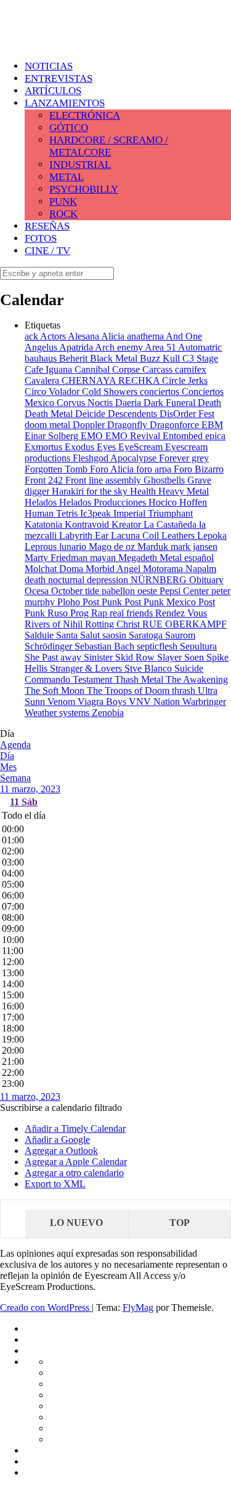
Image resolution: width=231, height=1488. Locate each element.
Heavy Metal (183, 491)
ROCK (63, 214)
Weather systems (58, 712)
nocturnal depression (89, 580)
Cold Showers (111, 391)
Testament (94, 679)
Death (209, 402)
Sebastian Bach (106, 646)
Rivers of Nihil (55, 624)
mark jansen (194, 546)
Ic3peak (96, 513)
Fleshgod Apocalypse (116, 458)
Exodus (81, 447)
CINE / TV (47, 251)
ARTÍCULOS (53, 91)
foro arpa (155, 469)
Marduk (154, 546)
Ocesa (38, 591)
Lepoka (212, 535)
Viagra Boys (103, 701)
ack (32, 336)
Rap (100, 613)
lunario (74, 546)
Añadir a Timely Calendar (75, 1128)
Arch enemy (120, 347)
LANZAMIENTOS (65, 103)
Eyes (107, 447)
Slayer (170, 657)
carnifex (190, 369)
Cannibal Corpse (108, 369)
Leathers (179, 535)
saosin (115, 635)
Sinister (99, 657)
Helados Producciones (103, 502)
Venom (62, 701)
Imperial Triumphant (153, 513)
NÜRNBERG (160, 580)
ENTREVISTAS (58, 78)
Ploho (70, 602)
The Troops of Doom (129, 690)
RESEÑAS (47, 226)
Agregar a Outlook (61, 1150)
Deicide (91, 413)
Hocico (163, 502)
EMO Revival (134, 436)
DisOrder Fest (187, 413)
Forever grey (184, 458)
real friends (132, 613)
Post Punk (103, 602)
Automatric (200, 347)
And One (184, 336)
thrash (185, 690)
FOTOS (41, 238)
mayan (104, 557)
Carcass (158, 369)
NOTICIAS (49, 66)
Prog (80, 613)
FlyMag (138, 1307)
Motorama (164, 568)
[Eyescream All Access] (98, 38)
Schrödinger (50, 646)
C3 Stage (200, 358)
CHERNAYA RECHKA (112, 380)
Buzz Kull (161, 358)
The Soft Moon (56, 690)
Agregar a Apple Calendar (76, 1161)
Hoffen (193, 502)
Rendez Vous (181, 613)
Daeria (129, 402)
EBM (212, 425)
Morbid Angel (114, 568)
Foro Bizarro (199, 469)
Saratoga (147, 635)
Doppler (90, 425)
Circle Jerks (185, 380)
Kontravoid (88, 524)
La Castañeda (171, 524)
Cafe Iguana (50, 369)
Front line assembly (104, 480)
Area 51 (161, 347)
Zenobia (108, 712)
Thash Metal (140, 679)
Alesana (84, 336)
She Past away (54, 657)
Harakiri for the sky (91, 491)
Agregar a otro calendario (74, 1173)
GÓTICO (68, 127)
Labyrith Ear (85, 535)
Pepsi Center (185, 591)
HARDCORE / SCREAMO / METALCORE (108, 146)
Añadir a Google (57, 1139)
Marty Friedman (57, 557)
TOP (179, 1222)
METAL (66, 177)
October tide (76, 591)
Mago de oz (113, 546)
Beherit (74, 358)
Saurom (180, 635)
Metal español (187, 557)
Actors (54, 336)
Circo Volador (53, 391)
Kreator (127, 524)
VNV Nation (155, 701)
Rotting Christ (113, 624)
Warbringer (204, 701)
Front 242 (45, 480)
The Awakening (197, 679)
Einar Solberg (53, 436)
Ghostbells (165, 480)
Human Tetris (52, 513)
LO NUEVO (76, 1222)
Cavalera (43, 380)
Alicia (114, 336)
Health (144, 491)
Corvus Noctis (86, 402)
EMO (93, 436)
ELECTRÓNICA (84, 115)
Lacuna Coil (136, 535)
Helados (42, 502)
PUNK (63, 201)
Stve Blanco (149, 668)
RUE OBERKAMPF (184, 624)
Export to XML (55, 1184)
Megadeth (139, 557)
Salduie (40, 635)
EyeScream (141, 447)
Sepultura (198, 646)
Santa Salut (79, 635)
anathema (146, 336)
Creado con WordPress (46, 1307)
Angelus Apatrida (60, 347)
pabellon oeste (131, 591)
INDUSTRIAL (80, 164)
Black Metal (115, 358)
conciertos (161, 391)
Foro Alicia (113, 469)
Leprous (42, 546)
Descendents (134, 413)
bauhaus (42, 358)
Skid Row (136, 657)
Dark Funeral (171, 402)
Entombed (184, 436)
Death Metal (50, 413)
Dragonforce (175, 425)
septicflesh (158, 646)
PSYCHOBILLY (83, 189)
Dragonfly (128, 425)
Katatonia (45, 524)
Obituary (206, 580)
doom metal (49, 425)
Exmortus (45, 447)
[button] (61, 1107)
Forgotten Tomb (57, 469)
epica (215, 436)
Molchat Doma (55, 568)
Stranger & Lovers (87, 668)
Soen (195, 657)
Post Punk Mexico (161, 602)
